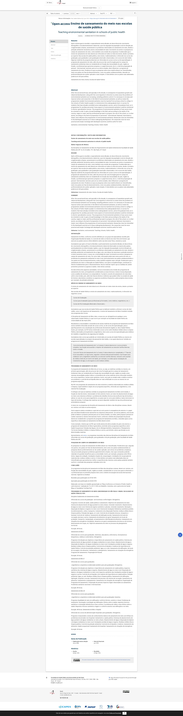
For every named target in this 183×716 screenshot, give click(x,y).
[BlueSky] (60, 698)
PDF (111, 13)
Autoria (80, 36)
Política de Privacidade (115, 713)
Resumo (53, 41)
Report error (181, 256)
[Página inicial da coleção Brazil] (52, 694)
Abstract (92, 13)
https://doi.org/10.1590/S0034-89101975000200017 (103, 18)
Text (52, 48)
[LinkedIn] (63, 698)
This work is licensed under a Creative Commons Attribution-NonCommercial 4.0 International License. (106, 659)
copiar (120, 18)
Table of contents (55, 13)
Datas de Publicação (56, 55)
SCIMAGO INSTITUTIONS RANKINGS (95, 36)
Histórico (53, 58)
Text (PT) (102, 13)
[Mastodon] (62, 698)
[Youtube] (67, 698)
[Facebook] (65, 698)
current (72, 13)
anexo (52, 51)
